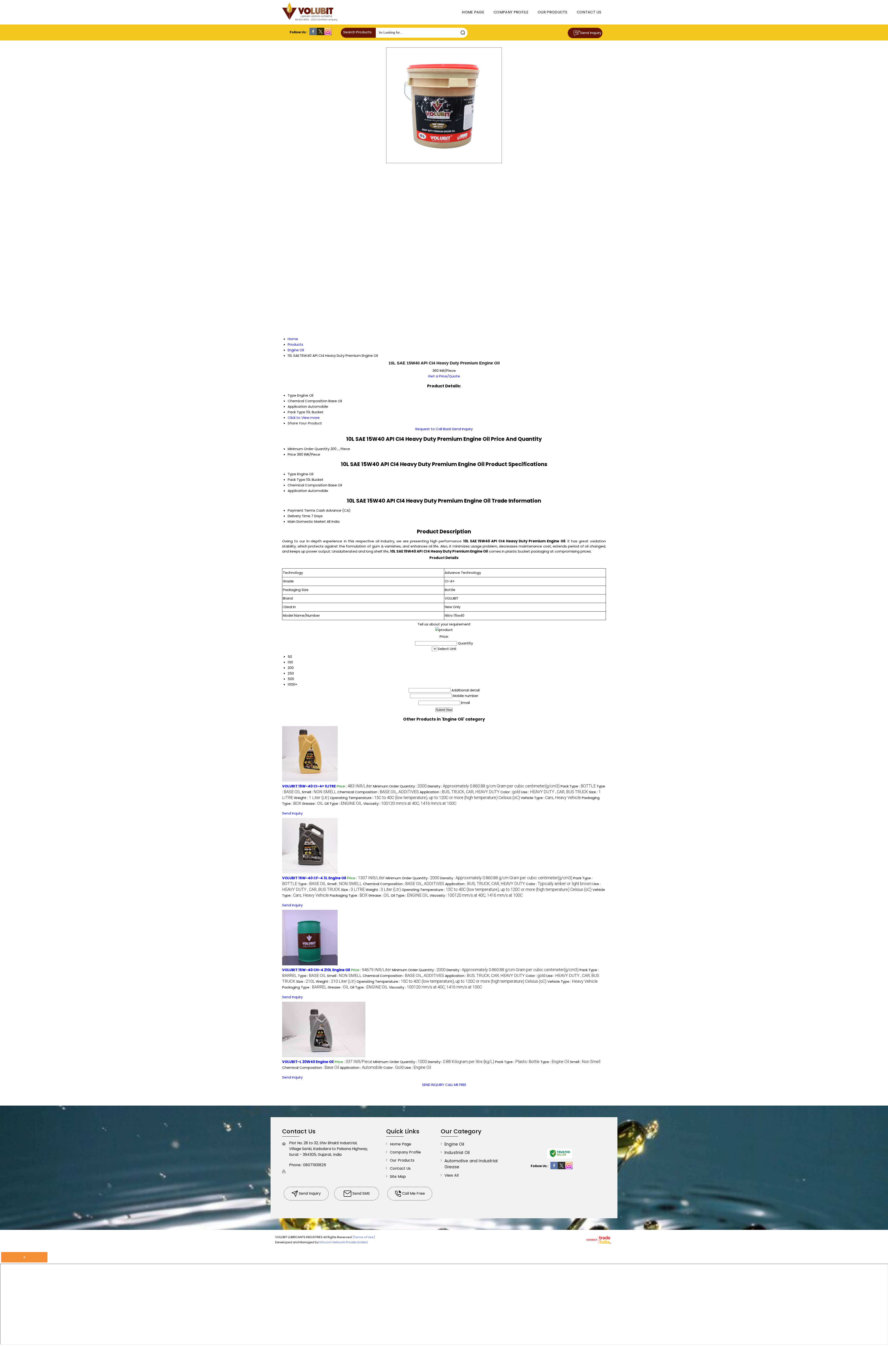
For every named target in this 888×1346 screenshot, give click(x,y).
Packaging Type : (348, 895)
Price (292, 454)
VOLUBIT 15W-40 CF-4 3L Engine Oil (314, 878)
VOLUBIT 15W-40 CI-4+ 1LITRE (309, 786)
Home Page (473, 12)
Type (292, 474)
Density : (494, 786)
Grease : (313, 803)
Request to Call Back (433, 428)
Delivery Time (299, 515)
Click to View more (304, 417)
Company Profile (510, 12)
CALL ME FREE (455, 1084)
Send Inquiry (590, 32)
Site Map (398, 1176)
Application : (460, 792)
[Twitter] (320, 33)
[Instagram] (328, 33)
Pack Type (296, 479)
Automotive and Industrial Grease (471, 1164)
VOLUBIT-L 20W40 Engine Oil (308, 1061)
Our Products (552, 12)
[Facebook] (313, 33)
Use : (554, 792)
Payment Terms (301, 510)
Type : (312, 883)
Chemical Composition (307, 485)
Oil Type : (343, 803)
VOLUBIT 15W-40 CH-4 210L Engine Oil (316, 969)
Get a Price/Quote (444, 376)
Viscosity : (409, 803)
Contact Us (589, 12)
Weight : (311, 797)
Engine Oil (454, 1144)
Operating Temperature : (425, 797)
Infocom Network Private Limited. (343, 1242)
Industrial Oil (457, 1152)
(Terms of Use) (363, 1237)
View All (451, 1175)
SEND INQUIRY (433, 1084)
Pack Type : (578, 786)
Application (297, 490)
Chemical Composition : (378, 792)
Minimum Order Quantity (309, 448)
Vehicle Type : (551, 797)
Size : (353, 889)
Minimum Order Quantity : (400, 786)
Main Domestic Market (307, 521)
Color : (510, 792)
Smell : (319, 792)
